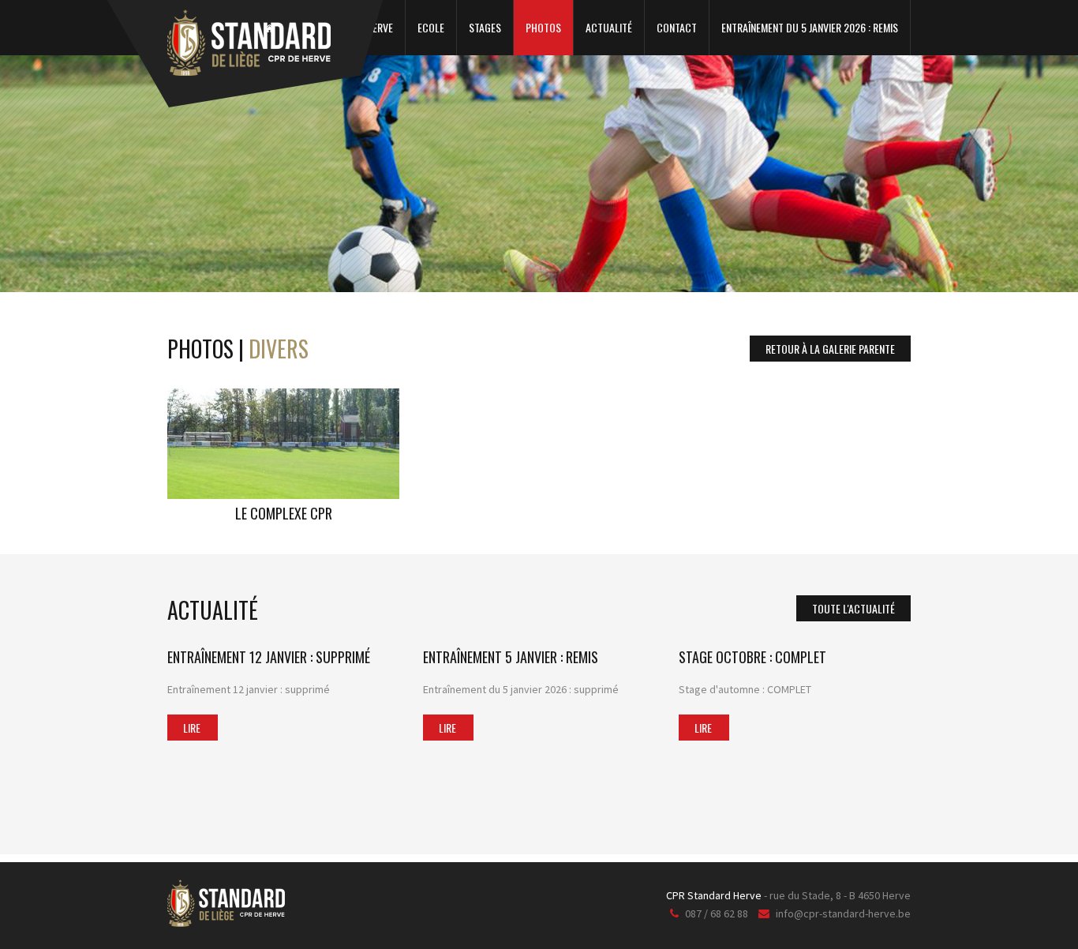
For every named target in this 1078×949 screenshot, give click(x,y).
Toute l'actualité (853, 608)
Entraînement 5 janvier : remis (510, 657)
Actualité (609, 27)
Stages (485, 27)
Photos (543, 27)
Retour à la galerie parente (830, 348)
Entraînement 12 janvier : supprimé (268, 657)
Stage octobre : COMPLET (752, 657)
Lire (191, 727)
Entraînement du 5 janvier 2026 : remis (809, 27)
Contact (677, 27)
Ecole (430, 27)
